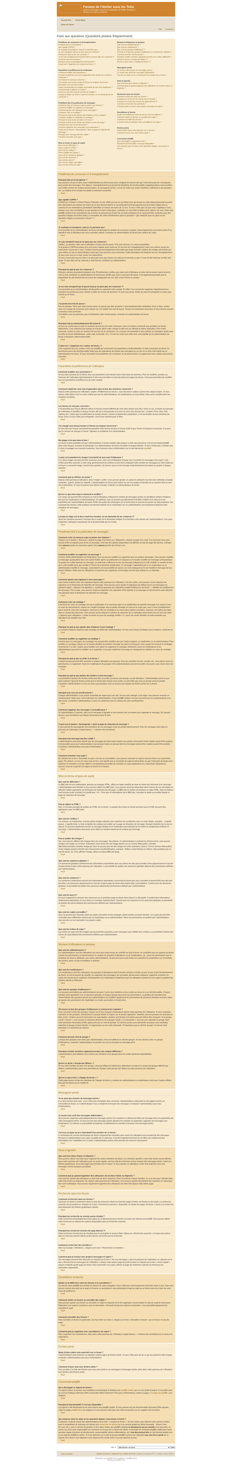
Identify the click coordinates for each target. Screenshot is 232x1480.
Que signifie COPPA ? (66, 47)
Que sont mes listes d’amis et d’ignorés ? (133, 83)
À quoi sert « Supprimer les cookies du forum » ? (77, 64)
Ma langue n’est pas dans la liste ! (71, 85)
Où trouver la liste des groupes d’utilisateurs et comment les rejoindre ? (144, 52)
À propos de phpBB (159, 1393)
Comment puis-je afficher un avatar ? (72, 90)
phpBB (147, 448)
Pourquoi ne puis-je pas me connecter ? (73, 54)
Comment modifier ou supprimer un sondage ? (76, 117)
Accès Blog (80, 20)
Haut (63, 193)
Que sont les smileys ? (67, 150)
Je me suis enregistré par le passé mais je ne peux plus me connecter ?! (86, 57)
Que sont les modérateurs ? (128, 47)
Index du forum (67, 24)
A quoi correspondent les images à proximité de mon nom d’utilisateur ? (85, 87)
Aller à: (113, 1447)
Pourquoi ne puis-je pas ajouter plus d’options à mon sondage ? (82, 115)
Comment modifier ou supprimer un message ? (76, 108)
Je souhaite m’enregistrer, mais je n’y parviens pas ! (78, 49)
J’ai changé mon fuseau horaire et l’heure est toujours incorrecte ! (83, 82)
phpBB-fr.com (120, 1460)
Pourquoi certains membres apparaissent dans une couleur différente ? (144, 57)
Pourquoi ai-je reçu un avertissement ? (73, 125)
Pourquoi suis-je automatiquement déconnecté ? (76, 62)
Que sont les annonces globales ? (71, 155)
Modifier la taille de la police (171, 23)
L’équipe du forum (103, 1454)
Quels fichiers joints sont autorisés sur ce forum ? (136, 130)
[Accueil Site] (70, 8)
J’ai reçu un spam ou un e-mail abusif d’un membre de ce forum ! (142, 75)
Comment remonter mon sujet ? (70, 137)
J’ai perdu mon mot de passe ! (69, 59)
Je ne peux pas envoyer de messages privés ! (135, 70)
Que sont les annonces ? (68, 157)
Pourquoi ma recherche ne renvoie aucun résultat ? (136, 99)
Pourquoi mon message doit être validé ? (73, 134)
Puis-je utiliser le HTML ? (67, 148)
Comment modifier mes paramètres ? (72, 72)
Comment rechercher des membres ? (131, 104)
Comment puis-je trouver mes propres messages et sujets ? (140, 106)
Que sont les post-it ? (66, 160)
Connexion (169, 29)
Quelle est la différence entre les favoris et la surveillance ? (139, 115)
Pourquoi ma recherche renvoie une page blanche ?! (137, 101)
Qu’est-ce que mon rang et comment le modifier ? (77, 92)
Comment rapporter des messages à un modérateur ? (79, 127)
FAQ (160, 29)
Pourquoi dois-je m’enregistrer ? (70, 45)
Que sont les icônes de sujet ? (70, 165)
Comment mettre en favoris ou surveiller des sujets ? (137, 117)
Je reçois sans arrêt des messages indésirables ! (136, 72)
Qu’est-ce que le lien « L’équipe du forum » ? (134, 62)
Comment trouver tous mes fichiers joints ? (133, 133)
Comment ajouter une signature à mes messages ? (78, 110)
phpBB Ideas (76, 1410)
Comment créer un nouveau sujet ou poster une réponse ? (80, 105)
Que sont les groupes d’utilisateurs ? (131, 49)
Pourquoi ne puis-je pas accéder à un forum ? (75, 120)
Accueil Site (66, 20)
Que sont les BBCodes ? (67, 145)
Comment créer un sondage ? (69, 112)
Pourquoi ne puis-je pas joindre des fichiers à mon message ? (81, 122)
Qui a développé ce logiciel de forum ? (131, 141)
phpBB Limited (127, 1390)
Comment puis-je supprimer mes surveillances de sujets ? (139, 122)
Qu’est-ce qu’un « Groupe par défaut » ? (132, 59)
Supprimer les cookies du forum (123, 1454)
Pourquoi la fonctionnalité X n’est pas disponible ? (136, 144)
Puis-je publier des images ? (69, 153)
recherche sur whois (108, 1424)
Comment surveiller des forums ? (130, 119)
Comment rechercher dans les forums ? (132, 96)
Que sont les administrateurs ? (129, 45)
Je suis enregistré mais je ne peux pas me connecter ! (79, 52)
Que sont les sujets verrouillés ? (70, 162)
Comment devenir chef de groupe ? (130, 54)
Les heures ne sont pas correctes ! (71, 80)
